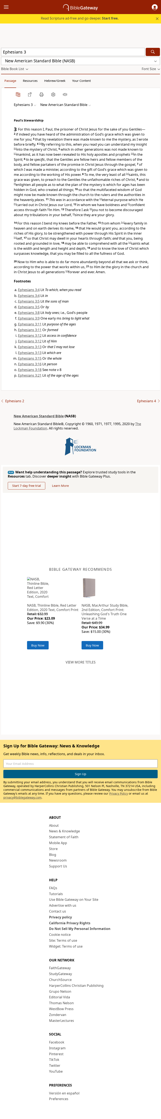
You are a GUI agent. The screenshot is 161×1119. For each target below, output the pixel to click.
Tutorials (56, 894)
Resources (30, 80)
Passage (10, 80)
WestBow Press (61, 1009)
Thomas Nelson (61, 1003)
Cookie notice (60, 934)
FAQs (53, 888)
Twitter (54, 1065)
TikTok (54, 1059)
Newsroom (58, 860)
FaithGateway (60, 968)
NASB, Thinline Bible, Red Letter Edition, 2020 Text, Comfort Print (52, 607)
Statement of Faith (63, 837)
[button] (155, 7)
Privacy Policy (118, 793)
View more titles (81, 662)
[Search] (153, 52)
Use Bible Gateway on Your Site (73, 899)
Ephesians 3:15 (30, 358)
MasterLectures (61, 1020)
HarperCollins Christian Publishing (76, 985)
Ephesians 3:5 (29, 301)
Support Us (58, 866)
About (54, 825)
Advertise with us (62, 905)
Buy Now (37, 645)
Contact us (57, 911)
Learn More (60, 485)
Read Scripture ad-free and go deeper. (80, 18)
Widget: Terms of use (66, 946)
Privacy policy (60, 917)
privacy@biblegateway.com (22, 797)
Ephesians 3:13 (30, 347)
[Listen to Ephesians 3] (65, 94)
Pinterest (56, 1054)
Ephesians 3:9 (29, 318)
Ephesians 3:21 (30, 375)
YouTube (56, 1071)
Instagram (57, 1048)
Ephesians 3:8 (29, 312)
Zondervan (57, 1014)
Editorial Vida (59, 997)
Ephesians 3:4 (29, 289)
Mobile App (58, 843)
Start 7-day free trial (26, 485)
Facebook (56, 1042)
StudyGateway (60, 973)
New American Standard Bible (39, 416)
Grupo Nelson (60, 991)
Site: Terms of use (63, 940)
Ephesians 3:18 (30, 369)
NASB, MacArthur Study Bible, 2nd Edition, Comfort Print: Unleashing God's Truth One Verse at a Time (105, 612)
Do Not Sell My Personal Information (79, 928)
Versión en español (64, 1093)
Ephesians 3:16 (30, 364)
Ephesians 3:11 (30, 324)
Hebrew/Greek (54, 80)
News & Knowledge (64, 831)
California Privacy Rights (69, 923)
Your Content (81, 80)
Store (53, 848)
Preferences (58, 1099)
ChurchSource (60, 979)
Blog (52, 854)
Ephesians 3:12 (30, 335)
